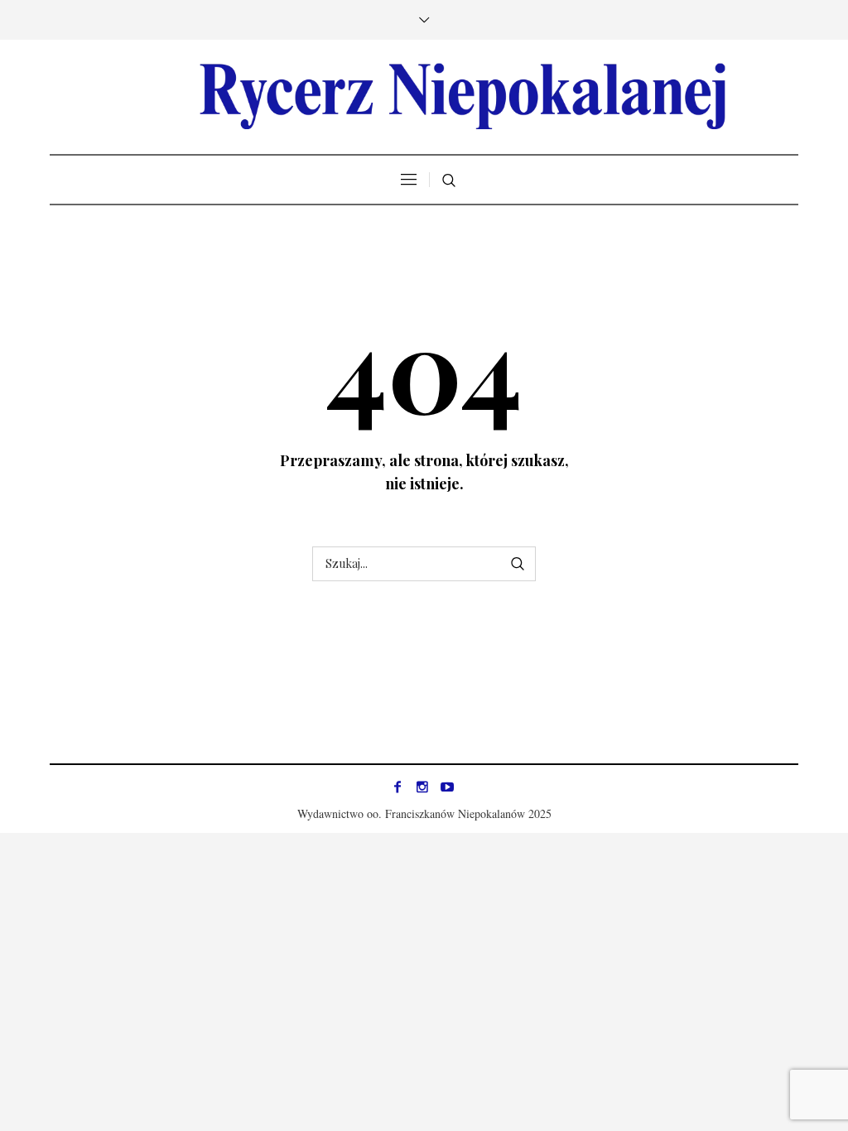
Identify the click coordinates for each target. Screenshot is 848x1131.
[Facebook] (397, 787)
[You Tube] (447, 787)
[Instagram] (422, 787)
